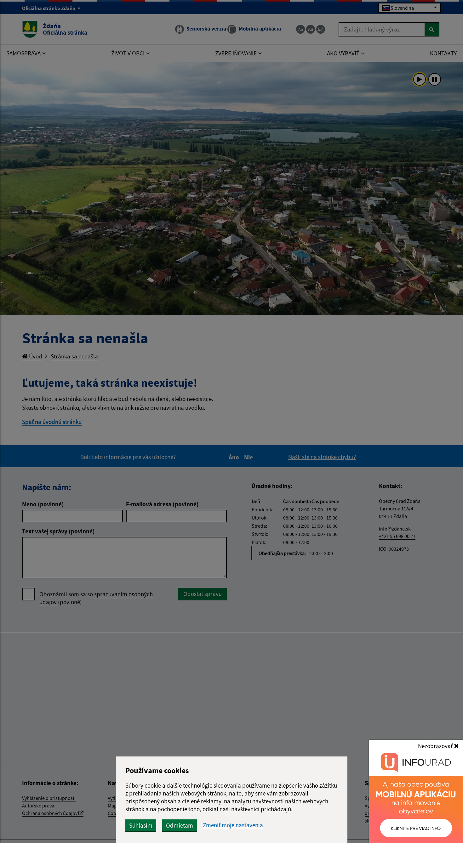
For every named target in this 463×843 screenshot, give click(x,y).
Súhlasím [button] (140, 825)
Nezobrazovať (436, 746)
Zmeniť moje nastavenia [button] (233, 825)
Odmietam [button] (179, 825)
